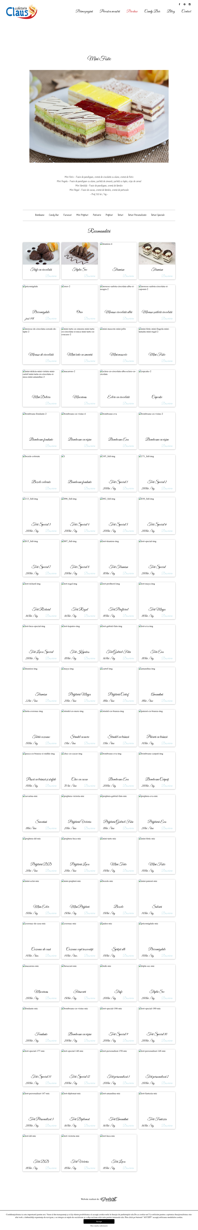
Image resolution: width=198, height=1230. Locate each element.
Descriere (50, 276)
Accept (99, 1221)
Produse (132, 11)
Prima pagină (84, 11)
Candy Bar (152, 11)
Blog (171, 11)
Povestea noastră (110, 11)
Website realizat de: (90, 1198)
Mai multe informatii (99, 1225)
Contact (186, 11)
